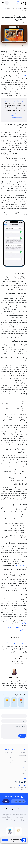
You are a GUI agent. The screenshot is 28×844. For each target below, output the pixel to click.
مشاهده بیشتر (22, 823)
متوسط (14, 703)
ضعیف (6, 703)
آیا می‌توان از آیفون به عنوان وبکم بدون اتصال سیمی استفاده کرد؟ (17, 657)
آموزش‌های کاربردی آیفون (19, 15)
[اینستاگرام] (22, 782)
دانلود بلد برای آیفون (17, 114)
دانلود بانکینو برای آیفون (16, 117)
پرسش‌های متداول (8, 763)
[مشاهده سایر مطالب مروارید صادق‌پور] (14, 672)
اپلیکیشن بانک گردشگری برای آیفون (14, 115)
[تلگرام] (19, 782)
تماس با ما (23, 771)
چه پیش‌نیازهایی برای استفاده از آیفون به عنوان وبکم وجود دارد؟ (17, 662)
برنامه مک (23, 758)
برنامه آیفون (23, 752)
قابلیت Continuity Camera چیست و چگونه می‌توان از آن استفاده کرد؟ (16, 643)
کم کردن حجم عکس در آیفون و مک (15, 628)
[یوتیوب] (16, 782)
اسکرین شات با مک (19, 630)
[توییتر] (25, 782)
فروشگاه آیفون (22, 755)
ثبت (6, 801)
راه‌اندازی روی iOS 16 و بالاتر (7, 753)
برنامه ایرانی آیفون (19, 565)
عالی (21, 703)
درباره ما (24, 773)
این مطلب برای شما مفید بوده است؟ (14, 695)
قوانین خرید (10, 757)
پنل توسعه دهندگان (21, 761)
